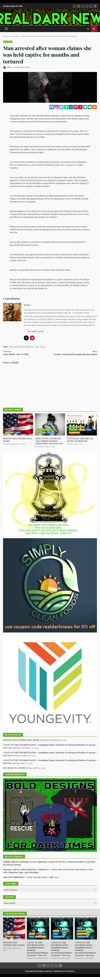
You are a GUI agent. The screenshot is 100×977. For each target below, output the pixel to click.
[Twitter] (61, 107)
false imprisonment (16, 347)
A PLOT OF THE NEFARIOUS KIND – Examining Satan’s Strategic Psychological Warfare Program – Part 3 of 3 (38, 928)
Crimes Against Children (45, 429)
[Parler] (75, 107)
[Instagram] (56, 107)
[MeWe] (71, 107)
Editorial (82, 429)
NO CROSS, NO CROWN (14, 768)
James (18, 432)
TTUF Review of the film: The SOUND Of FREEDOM (82, 424)
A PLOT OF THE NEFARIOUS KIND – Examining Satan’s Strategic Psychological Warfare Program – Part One (85, 949)
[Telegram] (85, 107)
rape (36, 347)
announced (58, 196)
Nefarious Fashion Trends (85, 931)
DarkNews (57, 971)
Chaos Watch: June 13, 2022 (16, 353)
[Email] (90, 107)
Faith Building (41, 933)
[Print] (94, 107)
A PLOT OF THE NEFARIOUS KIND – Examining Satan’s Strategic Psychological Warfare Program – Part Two (62, 928)
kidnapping (29, 347)
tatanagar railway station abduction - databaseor (26, 869)
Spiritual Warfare (74, 432)
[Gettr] (80, 107)
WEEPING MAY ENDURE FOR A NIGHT (18, 424)
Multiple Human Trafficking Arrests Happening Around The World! (34, 861)
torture (42, 347)
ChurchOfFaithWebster (14, 877)
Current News (8, 41)
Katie (9, 67)
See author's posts (36, 331)
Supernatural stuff (59, 936)
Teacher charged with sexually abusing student (75, 353)
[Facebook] (52, 107)
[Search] (88, 29)
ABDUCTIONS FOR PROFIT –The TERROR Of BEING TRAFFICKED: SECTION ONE (50, 424)
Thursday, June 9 (77, 131)
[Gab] (66, 107)
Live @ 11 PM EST (94, 29)
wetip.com (42, 288)
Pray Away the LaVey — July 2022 (43, 877)
